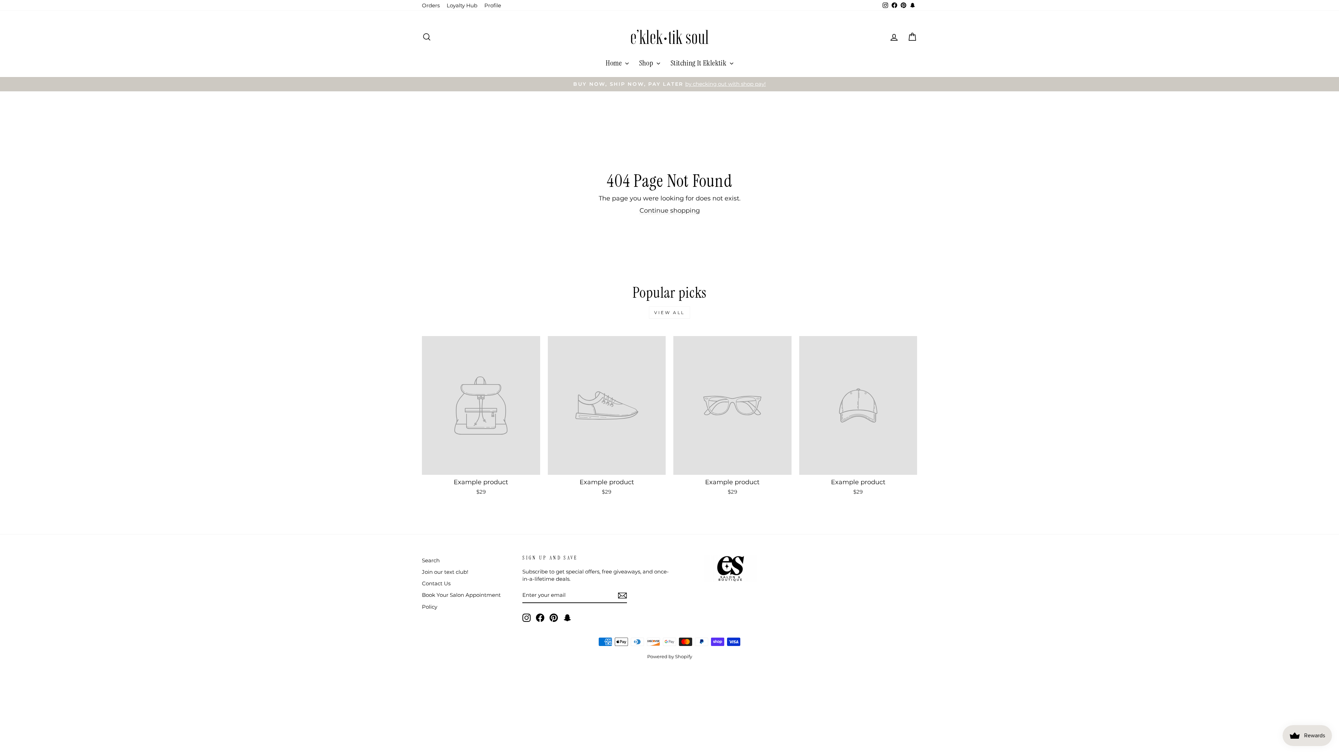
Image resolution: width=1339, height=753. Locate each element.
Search (431, 560)
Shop (647, 63)
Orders (431, 5)
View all (669, 312)
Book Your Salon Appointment (461, 595)
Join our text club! (445, 572)
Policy (429, 606)
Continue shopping (670, 210)
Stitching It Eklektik (699, 63)
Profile (492, 5)
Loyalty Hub (462, 5)
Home (614, 63)
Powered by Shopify (669, 656)
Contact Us (436, 583)
